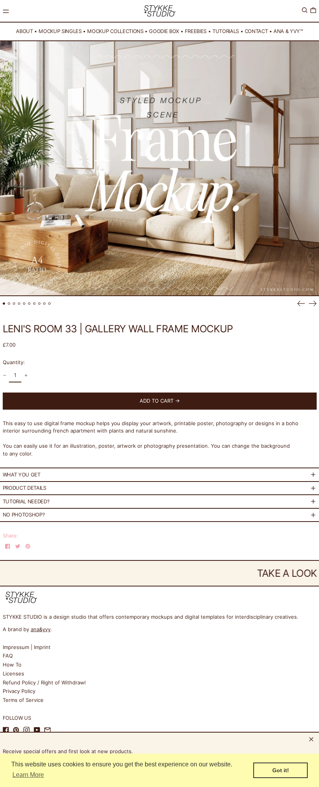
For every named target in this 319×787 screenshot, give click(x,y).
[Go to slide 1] (4, 303)
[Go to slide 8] (39, 303)
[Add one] (25, 375)
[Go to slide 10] (49, 303)
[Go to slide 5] (24, 303)
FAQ (8, 656)
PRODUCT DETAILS (24, 488)
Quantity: (14, 362)
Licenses (13, 673)
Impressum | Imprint (27, 647)
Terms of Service (23, 700)
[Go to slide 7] (34, 303)
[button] (304, 10)
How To (12, 664)
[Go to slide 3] (14, 303)
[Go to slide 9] (44, 303)
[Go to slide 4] (19, 303)
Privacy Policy (19, 691)
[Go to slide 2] (9, 303)
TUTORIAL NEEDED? (26, 501)
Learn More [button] (28, 774)
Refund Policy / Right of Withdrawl (44, 682)
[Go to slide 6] (29, 303)
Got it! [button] (280, 770)
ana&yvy (41, 629)
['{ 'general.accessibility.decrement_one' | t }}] (4, 375)
